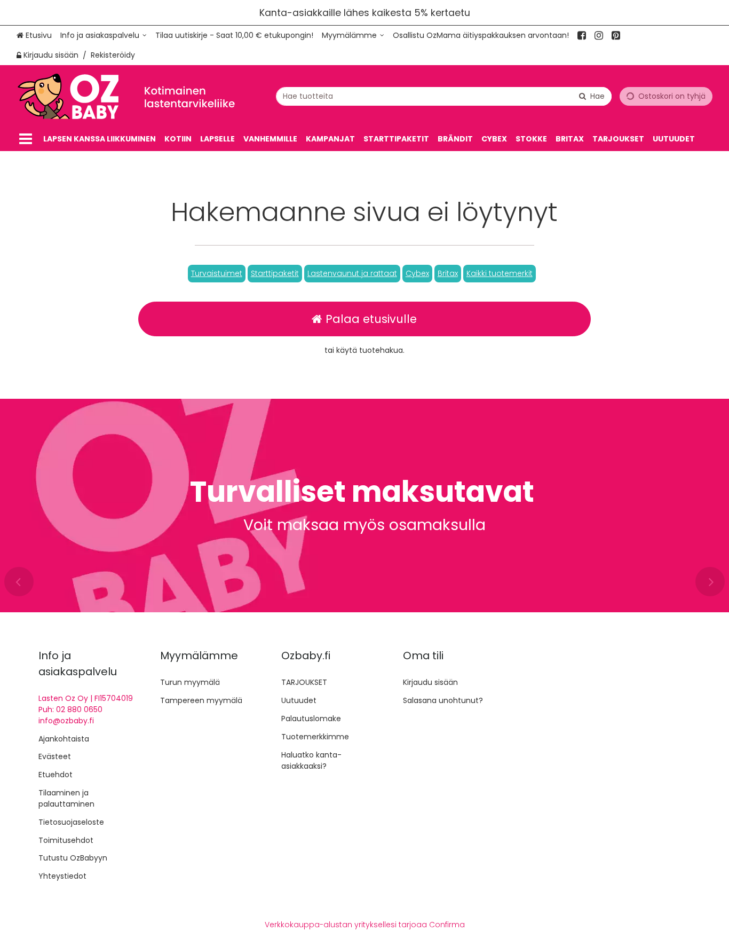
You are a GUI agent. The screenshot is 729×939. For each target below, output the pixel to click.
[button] (216, 273)
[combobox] (444, 96)
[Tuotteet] (25, 139)
